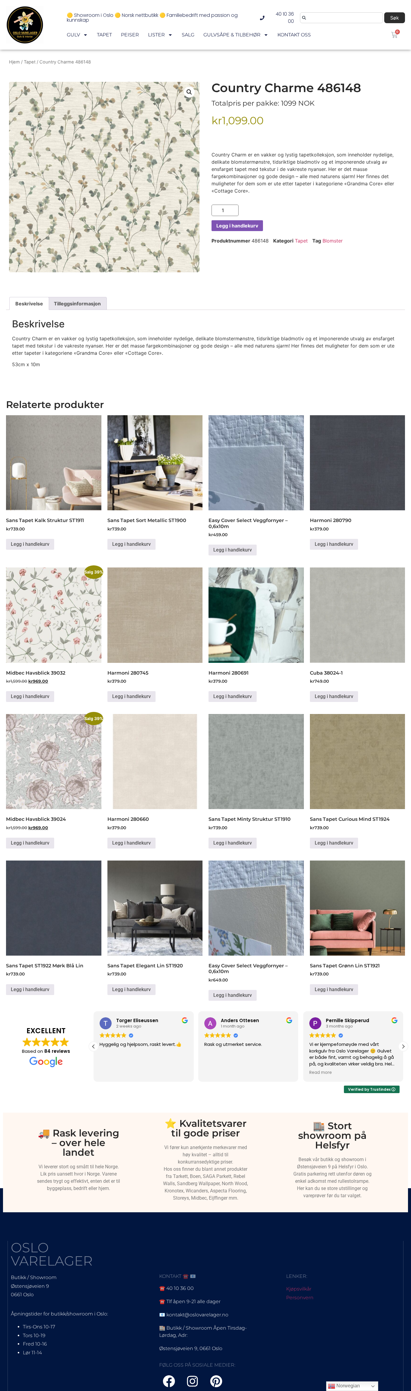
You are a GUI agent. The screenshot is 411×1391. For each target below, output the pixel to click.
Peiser (130, 35)
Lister (156, 35)
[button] (189, 92)
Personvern (300, 1297)
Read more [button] (320, 1072)
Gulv (73, 35)
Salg (188, 35)
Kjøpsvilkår (298, 1289)
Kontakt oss (294, 35)
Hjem (14, 62)
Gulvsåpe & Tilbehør (232, 35)
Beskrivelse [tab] (29, 304)
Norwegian (347, 1385)
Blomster (333, 241)
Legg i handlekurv (237, 226)
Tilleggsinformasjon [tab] (77, 304)
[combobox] (341, 17)
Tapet (104, 35)
